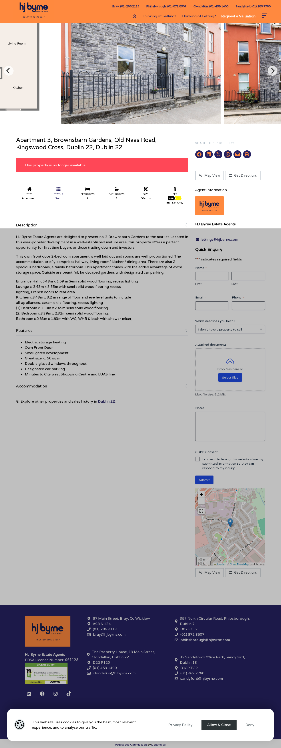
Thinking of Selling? (159, 16)
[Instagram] (56, 694)
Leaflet (220, 564)
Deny (249, 724)
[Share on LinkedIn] (209, 154)
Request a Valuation (238, 16)
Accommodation (31, 386)
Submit (204, 480)
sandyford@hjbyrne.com (201, 678)
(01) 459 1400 (105, 667)
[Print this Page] (247, 154)
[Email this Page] (218, 154)
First (198, 284)
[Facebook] (42, 694)
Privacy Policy (180, 724)
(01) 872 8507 (192, 634)
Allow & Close (219, 724)
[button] (230, 522)
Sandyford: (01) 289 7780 (253, 6)
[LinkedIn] (29, 694)
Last (234, 284)
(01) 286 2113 (105, 629)
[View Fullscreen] (201, 511)
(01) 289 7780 (192, 673)
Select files (230, 377)
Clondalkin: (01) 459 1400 (210, 6)
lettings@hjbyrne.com (219, 239)
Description (27, 225)
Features (24, 330)
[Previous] (9, 71)
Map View (212, 175)
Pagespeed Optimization (131, 744)
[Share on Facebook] (199, 154)
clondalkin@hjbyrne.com (114, 673)
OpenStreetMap (239, 564)
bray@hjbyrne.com (109, 634)
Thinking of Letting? (198, 16)
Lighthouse (158, 744)
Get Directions (245, 175)
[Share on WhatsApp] (228, 154)
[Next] (272, 71)
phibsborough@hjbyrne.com (205, 639)
